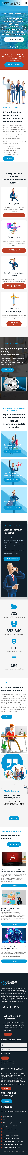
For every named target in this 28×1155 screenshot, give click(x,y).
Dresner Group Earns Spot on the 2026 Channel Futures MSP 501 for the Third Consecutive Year (13, 1075)
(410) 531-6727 (8, 1117)
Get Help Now (8, 369)
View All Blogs (14, 844)
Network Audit (10, 501)
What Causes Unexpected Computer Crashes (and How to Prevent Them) (13, 871)
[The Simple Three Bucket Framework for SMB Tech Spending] (14, 936)
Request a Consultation (13, 445)
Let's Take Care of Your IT (14, 215)
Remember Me (6, 1053)
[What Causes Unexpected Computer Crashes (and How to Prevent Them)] (14, 859)
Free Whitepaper (11, 473)
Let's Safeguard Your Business (14, 285)
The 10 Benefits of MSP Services (13, 476)
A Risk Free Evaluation (10, 447)
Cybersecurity (14, 237)
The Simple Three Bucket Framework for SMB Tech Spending (13, 947)
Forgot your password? (7, 1064)
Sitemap (17, 1153)
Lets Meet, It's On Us (12, 558)
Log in (5, 1058)
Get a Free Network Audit (13, 507)
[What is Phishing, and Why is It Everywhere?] (14, 897)
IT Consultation (17, 59)
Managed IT (14, 203)
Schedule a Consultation (14, 64)
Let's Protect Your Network (14, 250)
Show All (14, 818)
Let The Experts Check (10, 504)
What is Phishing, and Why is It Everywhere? (11, 909)
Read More (7, 717)
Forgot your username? (7, 1062)
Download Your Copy (12, 479)
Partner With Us (14, 323)
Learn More (8, 158)
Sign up (8, 1034)
